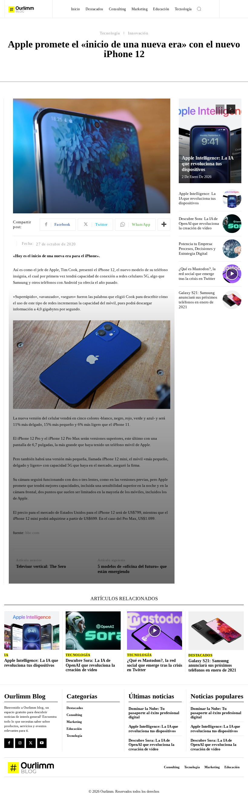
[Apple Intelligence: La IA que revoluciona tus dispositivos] (210, 141)
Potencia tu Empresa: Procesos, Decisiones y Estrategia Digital (197, 248)
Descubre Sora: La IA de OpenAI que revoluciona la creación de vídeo (199, 223)
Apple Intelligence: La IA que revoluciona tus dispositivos (208, 163)
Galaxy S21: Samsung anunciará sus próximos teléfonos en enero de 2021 (198, 299)
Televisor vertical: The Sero (41, 566)
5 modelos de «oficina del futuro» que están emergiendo (132, 569)
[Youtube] (42, 743)
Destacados (200, 655)
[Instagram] (19, 743)
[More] (164, 225)
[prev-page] (220, 109)
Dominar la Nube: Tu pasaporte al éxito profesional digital (154, 713)
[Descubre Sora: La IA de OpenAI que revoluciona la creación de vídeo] (232, 223)
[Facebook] (9, 743)
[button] (199, 9)
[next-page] (231, 109)
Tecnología (110, 33)
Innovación (138, 33)
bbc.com (32, 532)
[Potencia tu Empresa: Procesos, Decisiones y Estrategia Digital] (232, 248)
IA (6, 655)
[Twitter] (30, 743)
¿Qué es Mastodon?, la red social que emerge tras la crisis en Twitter (197, 273)
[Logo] (28, 9)
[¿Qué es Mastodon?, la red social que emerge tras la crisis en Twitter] (232, 273)
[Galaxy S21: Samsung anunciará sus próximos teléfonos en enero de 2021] (232, 299)
